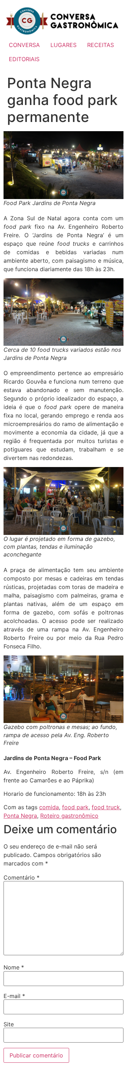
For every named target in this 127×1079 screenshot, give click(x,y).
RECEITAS (100, 44)
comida (49, 807)
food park (75, 807)
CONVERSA (24, 44)
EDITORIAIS (24, 59)
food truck (106, 807)
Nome (14, 967)
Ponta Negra (20, 815)
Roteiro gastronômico (69, 815)
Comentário (22, 877)
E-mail (14, 996)
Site (9, 1024)
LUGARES (63, 44)
